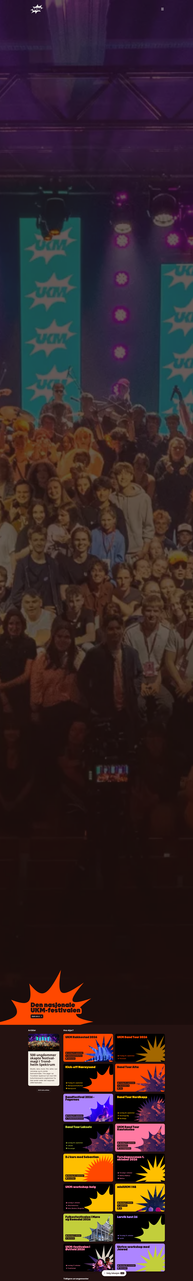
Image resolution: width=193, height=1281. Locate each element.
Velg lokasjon (115, 1273)
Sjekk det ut (36, 1016)
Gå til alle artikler (43, 1090)
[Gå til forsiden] (36, 9)
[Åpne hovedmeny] (162, 9)
